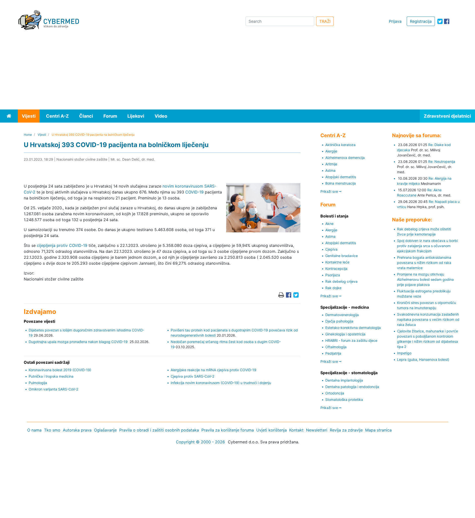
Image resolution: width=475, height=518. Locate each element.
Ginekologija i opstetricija (345, 334)
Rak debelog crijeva (341, 281)
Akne (329, 223)
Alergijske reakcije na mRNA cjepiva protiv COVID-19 (213, 370)
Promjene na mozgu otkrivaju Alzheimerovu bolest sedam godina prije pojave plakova (425, 279)
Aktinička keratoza (340, 145)
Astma (330, 170)
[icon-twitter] (440, 21)
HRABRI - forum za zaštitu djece (351, 340)
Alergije (331, 151)
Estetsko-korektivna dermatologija (353, 327)
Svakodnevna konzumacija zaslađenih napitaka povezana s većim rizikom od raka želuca (428, 319)
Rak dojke (333, 288)
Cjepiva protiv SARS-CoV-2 (192, 376)
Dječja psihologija (339, 321)
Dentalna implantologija (344, 380)
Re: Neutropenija (441, 161)
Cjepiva (331, 249)
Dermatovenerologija (342, 315)
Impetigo (404, 353)
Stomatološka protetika (344, 399)
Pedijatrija (333, 353)
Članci (86, 116)
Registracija (421, 21)
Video (161, 116)
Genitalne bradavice (341, 256)
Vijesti (29, 116)
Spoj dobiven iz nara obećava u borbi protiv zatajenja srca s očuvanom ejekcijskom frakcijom (427, 245)
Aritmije (331, 164)
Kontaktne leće (337, 262)
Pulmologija (38, 383)
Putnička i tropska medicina (51, 376)
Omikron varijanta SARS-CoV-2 (53, 389)
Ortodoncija (334, 393)
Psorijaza (332, 275)
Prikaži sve (329, 191)
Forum (110, 116)
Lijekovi (135, 116)
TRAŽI (325, 21)
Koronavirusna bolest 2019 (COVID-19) (60, 370)
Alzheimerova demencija (345, 157)
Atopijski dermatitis (340, 177)
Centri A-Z (57, 116)
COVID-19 (194, 192)
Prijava (395, 21)
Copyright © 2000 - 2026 (200, 441)
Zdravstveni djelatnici (447, 116)
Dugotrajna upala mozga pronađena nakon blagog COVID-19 (79, 342)
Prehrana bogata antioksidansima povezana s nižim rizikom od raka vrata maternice (424, 262)
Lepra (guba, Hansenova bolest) (423, 359)
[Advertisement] (237, 72)
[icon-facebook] (447, 21)
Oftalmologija (336, 347)
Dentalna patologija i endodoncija (352, 387)
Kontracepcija (336, 268)
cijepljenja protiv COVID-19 (62, 245)
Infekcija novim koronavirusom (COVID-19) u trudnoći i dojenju (221, 383)
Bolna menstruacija (340, 183)
